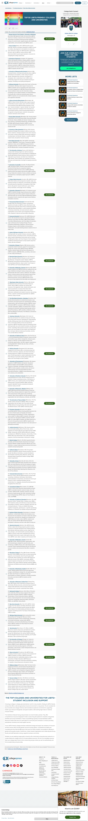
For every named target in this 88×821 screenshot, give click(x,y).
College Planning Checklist (54, 778)
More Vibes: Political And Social (29, 8)
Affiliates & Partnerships (42, 768)
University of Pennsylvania (16, 361)
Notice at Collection (16, 774)
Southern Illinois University (16, 512)
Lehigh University (14, 427)
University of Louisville (14, 165)
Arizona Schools (67, 763)
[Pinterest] (14, 766)
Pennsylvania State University (16, 201)
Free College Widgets (55, 783)
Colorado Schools (67, 769)
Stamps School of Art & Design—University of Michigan (22, 34)
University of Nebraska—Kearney (17, 267)
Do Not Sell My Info (30, 774)
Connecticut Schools (68, 770)
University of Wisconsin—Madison (17, 388)
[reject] (68, 44)
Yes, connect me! (49, 38)
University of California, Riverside (18, 499)
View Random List (71, 119)
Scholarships (36, 3)
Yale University (13, 628)
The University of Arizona (15, 150)
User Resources (54, 785)
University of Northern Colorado (18, 376)
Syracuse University (14, 216)
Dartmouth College (14, 591)
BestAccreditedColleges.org (16, 693)
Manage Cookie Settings (7, 775)
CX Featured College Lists (55, 770)
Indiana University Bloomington (17, 100)
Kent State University (14, 140)
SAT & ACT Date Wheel (56, 781)
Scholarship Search (55, 763)
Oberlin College (13, 440)
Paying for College (79, 771)
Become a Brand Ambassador (42, 771)
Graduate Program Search (55, 775)
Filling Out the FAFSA (80, 769)
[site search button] (72, 2)
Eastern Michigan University (16, 232)
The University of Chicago (15, 639)
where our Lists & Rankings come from (18, 749)
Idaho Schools (66, 779)
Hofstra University (14, 348)
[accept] (74, 44)
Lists (43, 3)
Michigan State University (16, 615)
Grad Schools (28, 3)
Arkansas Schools (67, 765)
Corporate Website (43, 777)
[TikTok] (21, 766)
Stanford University (14, 525)
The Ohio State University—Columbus (18, 298)
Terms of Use (5, 774)
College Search (54, 760)
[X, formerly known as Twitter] (7, 766)
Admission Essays (79, 762)
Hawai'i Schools (67, 778)
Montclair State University (15, 256)
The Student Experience (17, 8)
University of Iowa (14, 461)
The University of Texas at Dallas (17, 400)
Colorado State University (16, 474)
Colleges (20, 3)
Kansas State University (14, 116)
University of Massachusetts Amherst (18, 71)
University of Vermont (14, 190)
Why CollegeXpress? (43, 760)
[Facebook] (4, 766)
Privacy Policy (10, 774)
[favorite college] (6, 39)
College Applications (80, 760)
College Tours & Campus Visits (79, 764)
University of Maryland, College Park (19, 581)
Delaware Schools (67, 772)
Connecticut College (15, 486)
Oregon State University (15, 179)
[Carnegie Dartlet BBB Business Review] (6, 783)
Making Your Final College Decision (79, 774)
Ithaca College (12, 45)
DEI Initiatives (42, 764)
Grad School (53, 772)
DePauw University (13, 84)
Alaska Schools (67, 762)
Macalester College (14, 552)
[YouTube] (17, 766)
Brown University (14, 652)
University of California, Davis (17, 335)
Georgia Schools (67, 776)
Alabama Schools (67, 760)
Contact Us (41, 758)
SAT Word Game (54, 780)
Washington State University (17, 282)
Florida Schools (67, 774)
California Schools (67, 767)
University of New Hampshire (16, 129)
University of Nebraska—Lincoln (17, 540)
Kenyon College (13, 678)
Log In (84, 2)
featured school (31, 31)
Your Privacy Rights (23, 774)
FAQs (40, 762)
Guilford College (14, 450)
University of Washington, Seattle (17, 569)
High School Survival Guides (80, 779)
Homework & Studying (80, 776)
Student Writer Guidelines (42, 774)
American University (15, 316)
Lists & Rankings (8, 8)
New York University (14, 604)
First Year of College (80, 781)
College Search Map (55, 762)
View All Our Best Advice (79, 784)
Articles (48, 3)
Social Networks (42, 766)
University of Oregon (14, 245)
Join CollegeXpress (71, 68)
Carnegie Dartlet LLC (12, 773)
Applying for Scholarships (78, 767)
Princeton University (15, 409)
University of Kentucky (14, 58)
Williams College (14, 665)
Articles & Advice (54, 765)
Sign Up (77, 2)
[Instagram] (11, 766)
